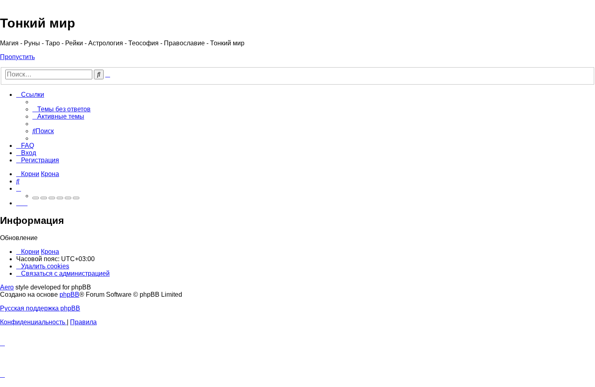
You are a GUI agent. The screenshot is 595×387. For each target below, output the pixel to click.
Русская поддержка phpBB (40, 308)
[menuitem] (61, 109)
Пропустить (17, 56)
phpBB (69, 294)
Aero (7, 287)
